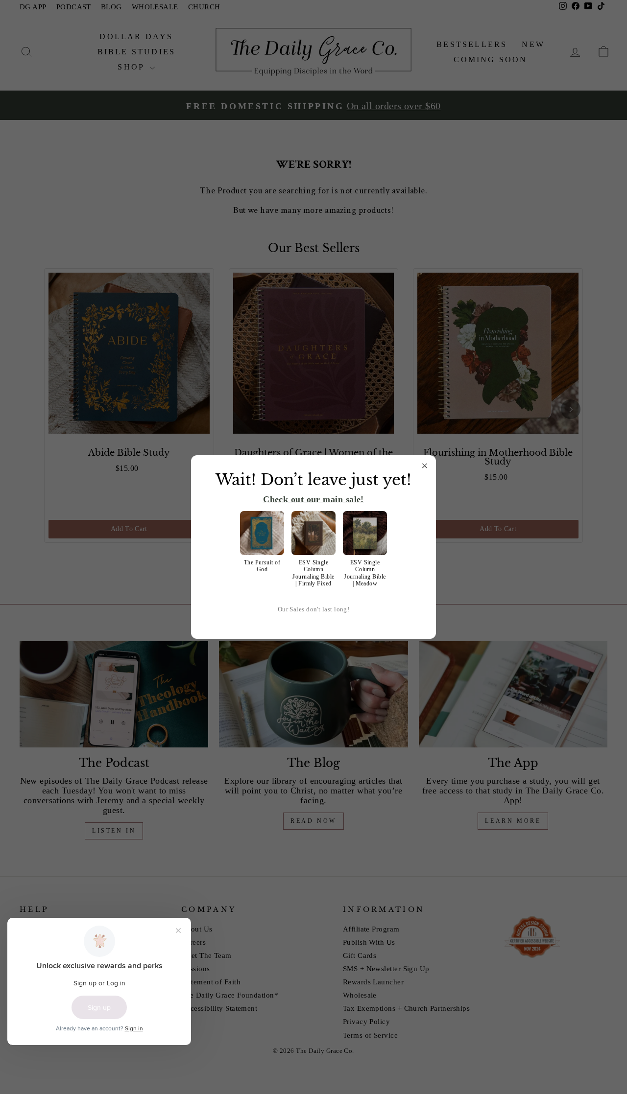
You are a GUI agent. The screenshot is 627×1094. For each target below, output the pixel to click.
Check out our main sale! (313, 499)
